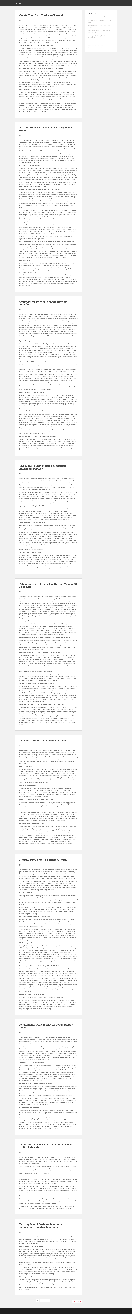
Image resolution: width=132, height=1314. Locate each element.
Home (59, 3)
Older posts (76, 1301)
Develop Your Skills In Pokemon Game (43, 740)
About (95, 3)
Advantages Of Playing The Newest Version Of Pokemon (48, 585)
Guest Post (88, 3)
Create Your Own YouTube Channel (41, 15)
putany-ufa (21, 3)
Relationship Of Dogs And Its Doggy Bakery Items (46, 1026)
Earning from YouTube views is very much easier (45, 129)
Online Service (68, 3)
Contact (111, 3)
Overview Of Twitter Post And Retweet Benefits (43, 303)
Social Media (78, 3)
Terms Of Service (41, 1311)
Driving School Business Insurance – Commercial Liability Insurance (42, 1226)
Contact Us (30, 1311)
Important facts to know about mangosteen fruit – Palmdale (46, 1146)
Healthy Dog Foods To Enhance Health (43, 859)
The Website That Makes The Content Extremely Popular (42, 467)
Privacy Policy (20, 1311)
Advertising (103, 3)
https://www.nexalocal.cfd (95, 48)
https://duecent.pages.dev (95, 45)
